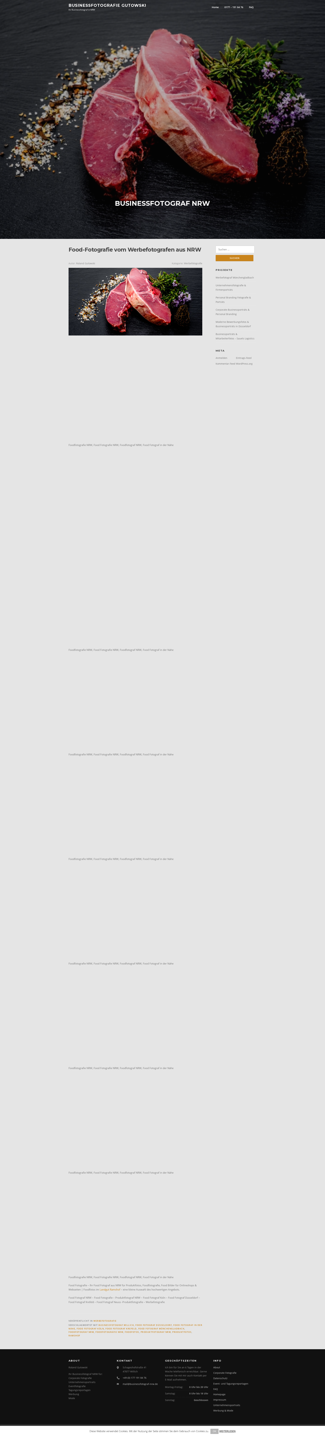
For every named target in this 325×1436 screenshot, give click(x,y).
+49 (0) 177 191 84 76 (134, 1377)
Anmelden (221, 358)
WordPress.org (244, 363)
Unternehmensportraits (226, 1405)
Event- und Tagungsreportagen (230, 1383)
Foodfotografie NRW (109, 1332)
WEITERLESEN (227, 1431)
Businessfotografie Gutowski (107, 5)
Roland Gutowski (85, 263)
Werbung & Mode (223, 1410)
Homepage (219, 1394)
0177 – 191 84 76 (233, 7)
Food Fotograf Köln (90, 1328)
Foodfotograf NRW (81, 1332)
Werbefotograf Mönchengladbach (235, 277)
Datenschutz (220, 1378)
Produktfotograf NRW (156, 1332)
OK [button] (214, 1431)
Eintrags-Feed (244, 358)
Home (215, 7)
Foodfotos (132, 1332)
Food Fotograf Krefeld (121, 1328)
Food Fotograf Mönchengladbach (161, 1328)
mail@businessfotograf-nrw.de (140, 1384)
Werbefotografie (193, 263)
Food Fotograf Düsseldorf (153, 1325)
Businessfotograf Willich (116, 1325)
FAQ (251, 7)
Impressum (219, 1399)
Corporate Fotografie (224, 1372)
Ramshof (74, 1335)
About (216, 1367)
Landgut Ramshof (110, 1289)
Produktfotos (181, 1332)
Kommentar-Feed (225, 363)
